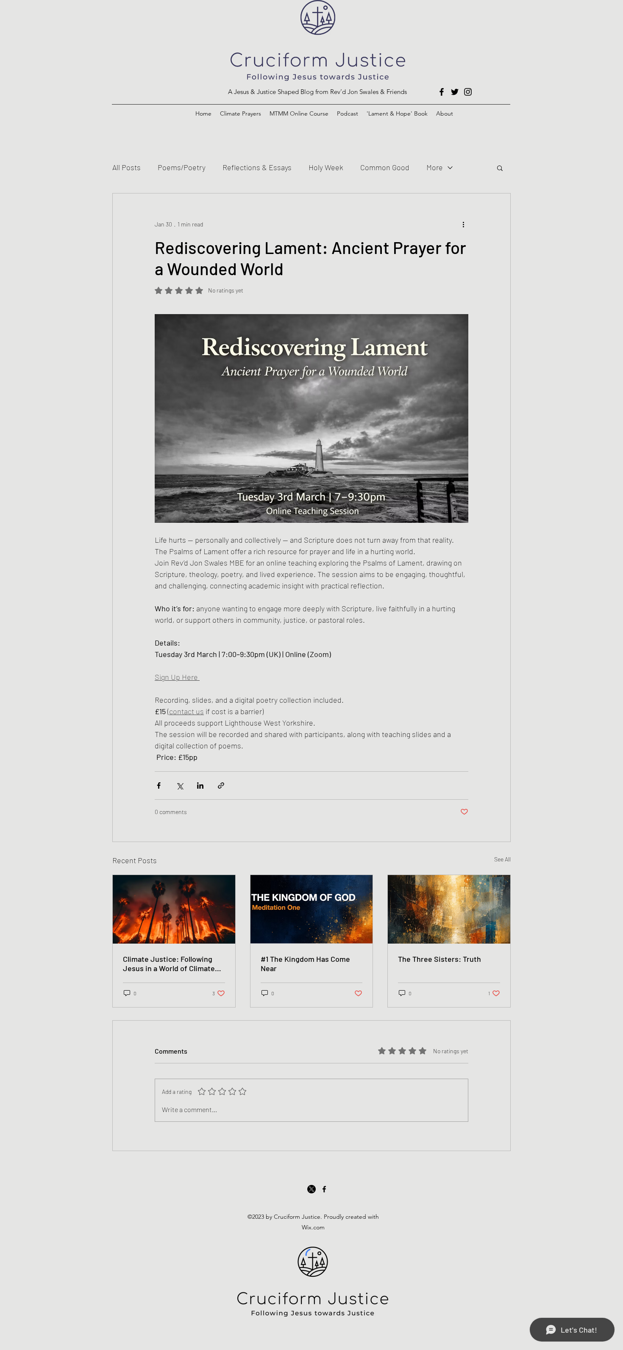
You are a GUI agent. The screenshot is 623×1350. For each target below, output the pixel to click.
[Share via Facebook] (159, 785)
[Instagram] (468, 92)
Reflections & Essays (257, 167)
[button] (500, 167)
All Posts (126, 167)
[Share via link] (221, 785)
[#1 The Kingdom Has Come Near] (311, 909)
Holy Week (326, 167)
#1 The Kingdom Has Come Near (305, 963)
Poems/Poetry (182, 167)
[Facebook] (442, 92)
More (434, 167)
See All (502, 859)
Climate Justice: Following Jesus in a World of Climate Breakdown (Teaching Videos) (172, 963)
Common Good (384, 167)
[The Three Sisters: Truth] (449, 909)
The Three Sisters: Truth (439, 958)
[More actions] (463, 224)
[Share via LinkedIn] (200, 785)
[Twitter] (455, 92)
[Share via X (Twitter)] (179, 785)
